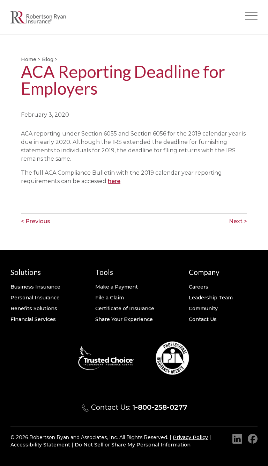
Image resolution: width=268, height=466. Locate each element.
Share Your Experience (124, 319)
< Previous (35, 221)
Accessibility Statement (40, 445)
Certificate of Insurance (124, 308)
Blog (47, 59)
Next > (238, 221)
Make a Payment (116, 287)
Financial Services (33, 319)
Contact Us (203, 319)
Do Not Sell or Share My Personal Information (133, 445)
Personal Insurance (35, 297)
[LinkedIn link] (237, 439)
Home (28, 59)
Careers (198, 287)
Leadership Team (211, 297)
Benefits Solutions (33, 308)
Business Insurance (35, 287)
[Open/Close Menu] (251, 17)
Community (203, 308)
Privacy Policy (190, 437)
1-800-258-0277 (159, 407)
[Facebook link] (253, 439)
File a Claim (109, 297)
